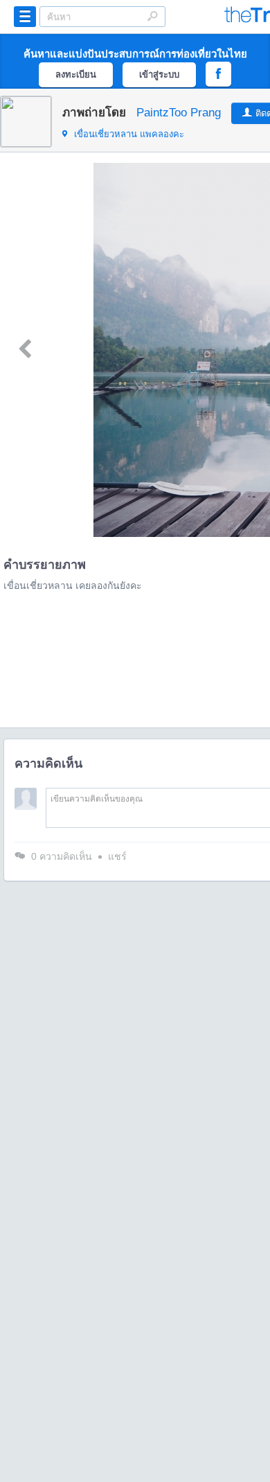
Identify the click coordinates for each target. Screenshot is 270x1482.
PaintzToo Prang (178, 112)
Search (152, 16)
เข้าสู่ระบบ (159, 74)
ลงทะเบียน (75, 74)
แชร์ (117, 856)
